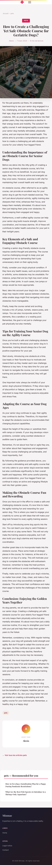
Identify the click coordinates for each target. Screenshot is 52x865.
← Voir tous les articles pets (14, 755)
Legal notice (7, 846)
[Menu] (29, 2)
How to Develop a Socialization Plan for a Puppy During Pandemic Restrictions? (25, 785)
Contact (5, 850)
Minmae (7, 815)
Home (4, 833)
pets (12, 13)
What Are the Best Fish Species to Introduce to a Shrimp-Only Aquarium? (25, 793)
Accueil (5, 13)
